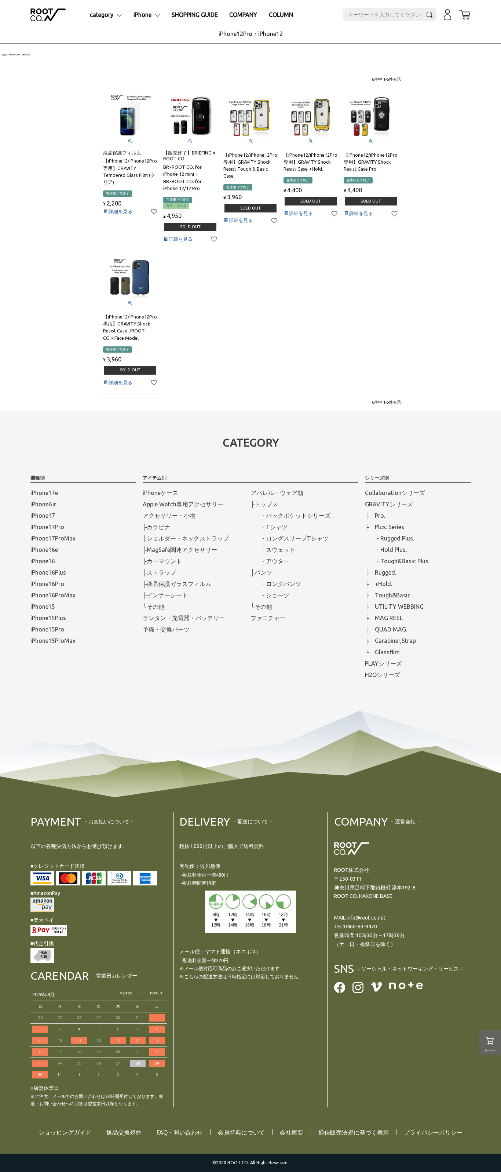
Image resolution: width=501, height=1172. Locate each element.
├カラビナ (156, 527)
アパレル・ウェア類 (277, 493)
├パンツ (261, 572)
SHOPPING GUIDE (195, 14)
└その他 (153, 606)
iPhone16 (42, 561)
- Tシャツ (269, 527)
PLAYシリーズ (383, 663)
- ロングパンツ (276, 584)
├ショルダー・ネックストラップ (186, 538)
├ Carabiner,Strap (390, 641)
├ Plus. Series (384, 527)
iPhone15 (42, 606)
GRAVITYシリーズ (389, 504)
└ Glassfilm (382, 652)
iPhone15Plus (48, 618)
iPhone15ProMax (53, 641)
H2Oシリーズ (382, 675)
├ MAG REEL (384, 618)
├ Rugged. (380, 572)
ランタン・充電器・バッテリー (184, 618)
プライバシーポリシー (433, 1132)
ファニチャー (268, 618)
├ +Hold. (378, 584)
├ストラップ (159, 572)
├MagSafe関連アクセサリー (180, 550)
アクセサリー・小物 (169, 515)
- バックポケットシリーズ (290, 515)
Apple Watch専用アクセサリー (183, 504)
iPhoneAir (43, 504)
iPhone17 (42, 515)
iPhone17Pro (47, 527)
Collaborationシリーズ (395, 493)
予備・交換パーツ (166, 629)
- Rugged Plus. (389, 538)
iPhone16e (44, 550)
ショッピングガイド (65, 1132)
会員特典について (241, 1132)
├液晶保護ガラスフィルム (177, 584)
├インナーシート (165, 595)
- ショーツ (270, 595)
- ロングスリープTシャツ (290, 538)
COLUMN (281, 14)
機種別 (4, 55)
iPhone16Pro (47, 584)
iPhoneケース (160, 493)
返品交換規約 (124, 1132)
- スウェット (273, 550)
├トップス (264, 504)
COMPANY (243, 14)
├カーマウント (162, 561)
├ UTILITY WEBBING (394, 606)
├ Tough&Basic (387, 595)
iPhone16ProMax (53, 595)
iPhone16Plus (48, 572)
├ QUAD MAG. (386, 629)
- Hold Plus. (386, 550)
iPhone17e (44, 493)
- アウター (270, 561)
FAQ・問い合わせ (180, 1132)
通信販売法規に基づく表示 (353, 1132)
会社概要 (291, 1132)
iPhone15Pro (47, 629)
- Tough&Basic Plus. (397, 561)
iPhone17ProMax (53, 538)
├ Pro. (375, 515)
